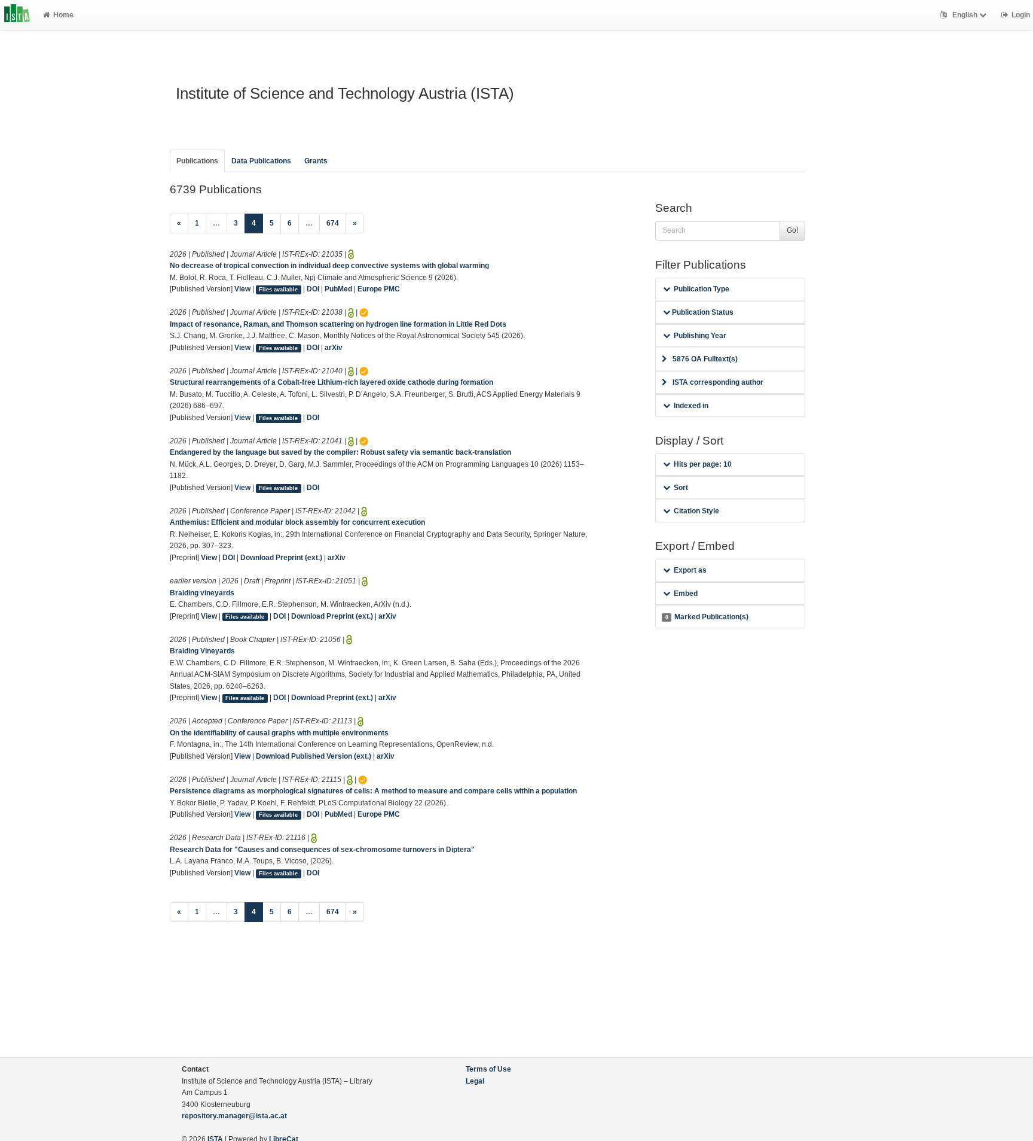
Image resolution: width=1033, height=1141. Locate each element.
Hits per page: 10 (703, 464)
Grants (316, 161)
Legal (475, 1081)
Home (63, 15)
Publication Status (702, 312)
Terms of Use (488, 1069)
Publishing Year (700, 335)
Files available (278, 290)
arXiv (334, 347)
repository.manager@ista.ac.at (234, 1116)
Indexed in (691, 405)
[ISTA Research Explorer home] (17, 15)
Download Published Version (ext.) (313, 756)
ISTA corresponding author (718, 382)
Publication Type (701, 289)
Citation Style (696, 511)
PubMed (338, 289)
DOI (313, 289)
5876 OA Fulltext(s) (705, 359)
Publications (197, 161)
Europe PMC (378, 289)
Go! (792, 230)
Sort (681, 487)
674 (332, 223)
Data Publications (261, 161)
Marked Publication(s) (706, 617)
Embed (686, 593)
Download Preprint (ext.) (281, 557)
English (965, 15)
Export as (690, 570)
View (242, 289)
